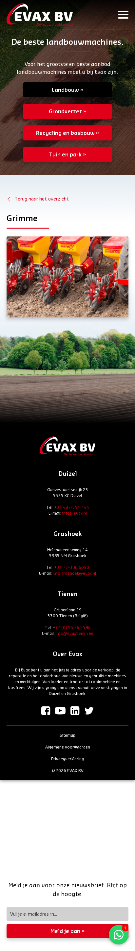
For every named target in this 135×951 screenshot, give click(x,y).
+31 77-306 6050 (71, 567)
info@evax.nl (74, 513)
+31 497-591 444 (71, 507)
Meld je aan (65, 931)
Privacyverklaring (67, 758)
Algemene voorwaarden (67, 747)
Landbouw (65, 90)
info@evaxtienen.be (74, 633)
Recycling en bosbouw (65, 133)
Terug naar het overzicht (41, 198)
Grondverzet (65, 111)
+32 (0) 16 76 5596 (72, 627)
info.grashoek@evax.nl (74, 573)
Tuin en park (65, 154)
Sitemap (67, 735)
